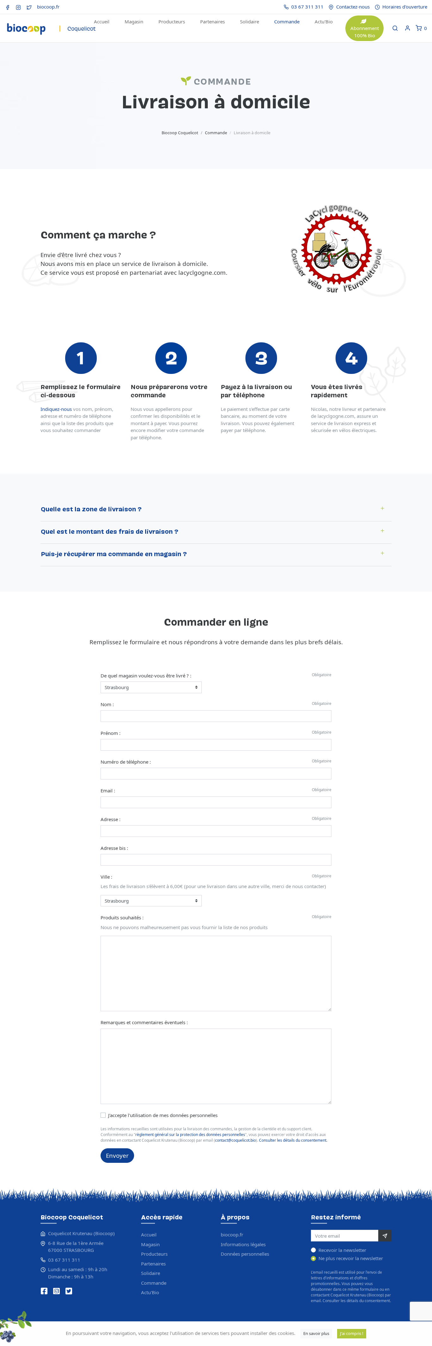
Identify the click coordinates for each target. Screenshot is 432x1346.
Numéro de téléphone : (126, 762)
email (316, 1300)
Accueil (101, 21)
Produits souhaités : (122, 917)
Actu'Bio (324, 21)
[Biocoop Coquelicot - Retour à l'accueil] (51, 24)
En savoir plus (316, 1333)
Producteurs (171, 21)
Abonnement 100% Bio (364, 32)
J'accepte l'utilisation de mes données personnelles (163, 1115)
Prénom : (110, 733)
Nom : (107, 704)
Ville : (106, 877)
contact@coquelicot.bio (235, 1140)
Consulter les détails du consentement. (293, 1140)
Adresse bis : (114, 848)
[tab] (216, 510)
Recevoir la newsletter (342, 1250)
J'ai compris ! (351, 1333)
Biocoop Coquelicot (180, 132)
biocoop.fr (48, 6)
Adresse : (110, 819)
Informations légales (243, 1244)
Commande (286, 21)
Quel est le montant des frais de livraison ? (109, 532)
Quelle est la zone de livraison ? (91, 510)
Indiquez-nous (56, 409)
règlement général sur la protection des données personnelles (190, 1134)
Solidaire (249, 21)
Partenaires (212, 21)
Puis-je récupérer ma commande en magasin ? (114, 555)
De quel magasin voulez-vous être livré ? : (146, 675)
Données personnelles (245, 1254)
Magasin (134, 21)
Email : (108, 790)
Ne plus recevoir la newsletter (350, 1258)
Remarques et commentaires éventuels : (144, 1022)
